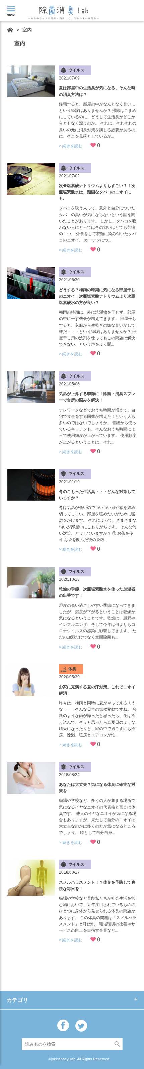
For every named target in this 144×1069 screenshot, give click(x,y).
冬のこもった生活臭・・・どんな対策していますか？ (97, 494)
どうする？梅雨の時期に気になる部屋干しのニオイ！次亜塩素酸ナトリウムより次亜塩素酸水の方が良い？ (97, 296)
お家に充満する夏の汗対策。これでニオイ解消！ (97, 690)
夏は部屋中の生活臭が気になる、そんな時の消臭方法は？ (97, 91)
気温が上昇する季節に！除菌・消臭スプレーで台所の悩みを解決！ (97, 396)
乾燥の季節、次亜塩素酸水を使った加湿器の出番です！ (97, 592)
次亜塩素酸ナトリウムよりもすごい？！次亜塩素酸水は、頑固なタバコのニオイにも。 (97, 192)
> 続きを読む (70, 146)
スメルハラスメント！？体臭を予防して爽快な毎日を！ (97, 885)
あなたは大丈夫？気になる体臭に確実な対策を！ (97, 787)
